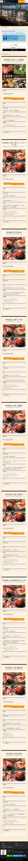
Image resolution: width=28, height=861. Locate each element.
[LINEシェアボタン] (10, 856)
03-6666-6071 (8, 701)
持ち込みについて (4, 845)
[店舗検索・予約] (21, 1)
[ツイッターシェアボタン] (16, 856)
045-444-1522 (8, 93)
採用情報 (16, 843)
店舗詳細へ (7, 98)
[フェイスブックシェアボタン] (23, 856)
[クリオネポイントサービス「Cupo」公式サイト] (14, 38)
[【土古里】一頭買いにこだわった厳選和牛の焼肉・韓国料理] (4, 852)
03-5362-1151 (8, 614)
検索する (13, 49)
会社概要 (3, 843)
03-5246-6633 (8, 787)
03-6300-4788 (8, 353)
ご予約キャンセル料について (19, 845)
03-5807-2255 (8, 179)
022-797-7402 (8, 266)
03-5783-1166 (8, 528)
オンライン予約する (18, 99)
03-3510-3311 (8, 439)
